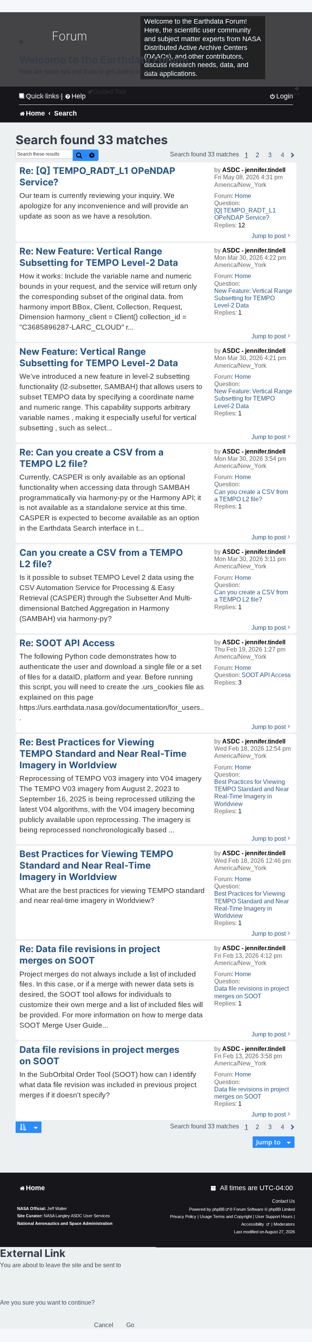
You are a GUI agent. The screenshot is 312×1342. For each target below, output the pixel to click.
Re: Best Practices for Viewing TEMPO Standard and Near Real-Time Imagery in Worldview (102, 754)
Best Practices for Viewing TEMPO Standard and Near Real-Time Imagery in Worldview (251, 793)
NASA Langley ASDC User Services (77, 1215)
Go (130, 1325)
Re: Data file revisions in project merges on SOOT (89, 954)
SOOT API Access (266, 675)
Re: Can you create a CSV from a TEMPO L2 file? (91, 458)
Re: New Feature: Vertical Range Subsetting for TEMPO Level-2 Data (98, 257)
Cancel (103, 1325)
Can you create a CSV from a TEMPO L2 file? (251, 495)
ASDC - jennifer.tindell (253, 170)
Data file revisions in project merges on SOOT (251, 992)
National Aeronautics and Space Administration (65, 1223)
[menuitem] (213, 1188)
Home (243, 196)
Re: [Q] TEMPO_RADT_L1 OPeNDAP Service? (97, 176)
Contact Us (283, 1201)
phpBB (218, 1209)
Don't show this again (44, 96)
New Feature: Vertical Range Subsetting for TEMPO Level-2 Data (253, 298)
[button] (257, 155)
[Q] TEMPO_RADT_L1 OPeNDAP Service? (245, 214)
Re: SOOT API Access (67, 642)
